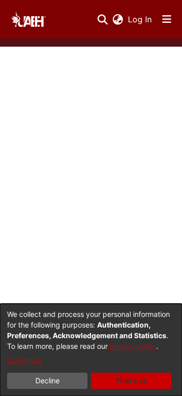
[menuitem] (117, 19)
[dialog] (91, 350)
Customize (24, 360)
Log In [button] (140, 19)
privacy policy (133, 346)
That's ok (131, 380)
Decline (47, 380)
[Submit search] (102, 19)
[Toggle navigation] (166, 19)
